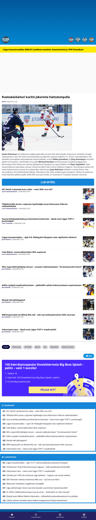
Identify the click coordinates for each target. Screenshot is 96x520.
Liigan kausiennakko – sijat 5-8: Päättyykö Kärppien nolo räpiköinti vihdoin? (39, 237)
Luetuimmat (10, 457)
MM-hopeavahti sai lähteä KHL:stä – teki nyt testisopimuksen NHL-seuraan (38, 314)
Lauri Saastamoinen (9, 191)
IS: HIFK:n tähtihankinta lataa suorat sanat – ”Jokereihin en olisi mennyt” (38, 492)
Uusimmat (9, 405)
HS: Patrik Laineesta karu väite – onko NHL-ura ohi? (27, 189)
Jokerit (37, 347)
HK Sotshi (27, 347)
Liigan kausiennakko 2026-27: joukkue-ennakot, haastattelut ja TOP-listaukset (43, 49)
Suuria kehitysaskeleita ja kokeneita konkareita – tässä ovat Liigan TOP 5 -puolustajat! (38, 220)
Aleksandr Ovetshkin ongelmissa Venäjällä (25, 483)
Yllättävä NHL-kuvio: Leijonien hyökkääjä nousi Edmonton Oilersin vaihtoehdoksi (35, 205)
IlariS (4, 102)
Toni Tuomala (7, 223)
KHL (45, 347)
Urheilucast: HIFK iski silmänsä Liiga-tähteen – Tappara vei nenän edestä (38, 475)
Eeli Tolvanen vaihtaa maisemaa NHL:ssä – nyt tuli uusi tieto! (32, 479)
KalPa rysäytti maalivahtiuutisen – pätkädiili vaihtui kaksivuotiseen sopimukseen (42, 285)
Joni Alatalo (6, 239)
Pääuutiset (54, 347)
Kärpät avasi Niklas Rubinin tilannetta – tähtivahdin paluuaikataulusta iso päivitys (42, 496)
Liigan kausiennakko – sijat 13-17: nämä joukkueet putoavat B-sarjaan (37, 462)
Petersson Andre (68, 347)
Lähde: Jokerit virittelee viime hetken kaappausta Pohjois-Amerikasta (36, 500)
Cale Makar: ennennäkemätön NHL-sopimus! (24, 252)
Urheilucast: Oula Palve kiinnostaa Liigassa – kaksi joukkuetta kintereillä (38, 467)
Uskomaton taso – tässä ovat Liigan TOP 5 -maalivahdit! (29, 329)
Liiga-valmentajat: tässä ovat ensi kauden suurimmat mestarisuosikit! (37, 488)
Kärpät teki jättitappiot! (13, 300)
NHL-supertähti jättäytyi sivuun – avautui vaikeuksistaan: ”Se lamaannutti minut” (42, 266)
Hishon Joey (16, 347)
